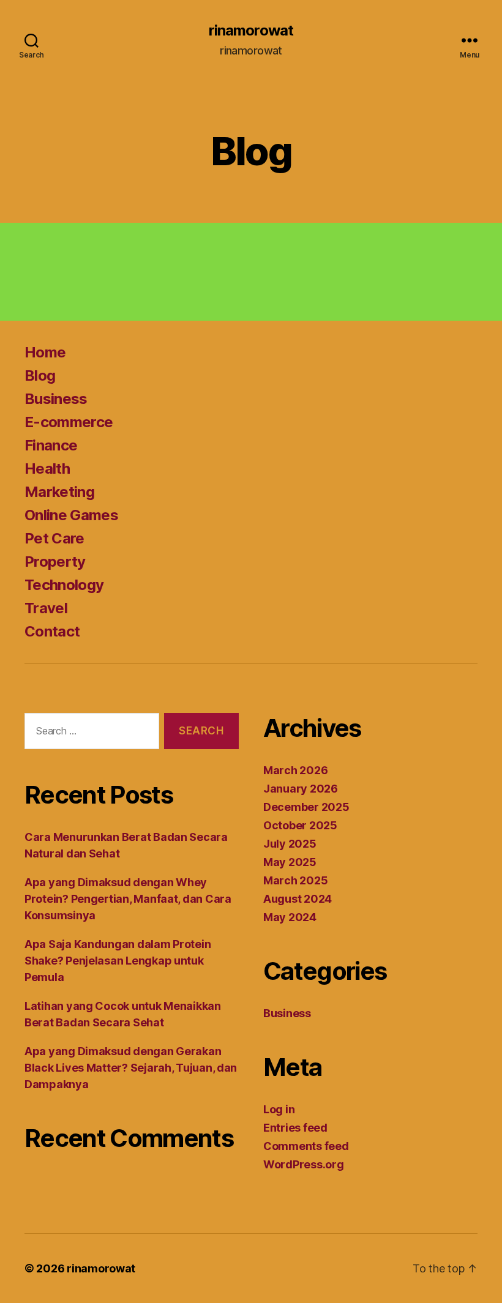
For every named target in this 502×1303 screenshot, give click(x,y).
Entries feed (295, 1127)
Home (45, 352)
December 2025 (306, 807)
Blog (39, 375)
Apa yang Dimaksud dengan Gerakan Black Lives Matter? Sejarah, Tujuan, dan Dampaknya (130, 1068)
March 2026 (295, 770)
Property (55, 561)
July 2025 (290, 843)
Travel (45, 608)
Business (56, 399)
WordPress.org (303, 1164)
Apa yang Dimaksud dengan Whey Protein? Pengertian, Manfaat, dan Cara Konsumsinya (127, 899)
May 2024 (290, 917)
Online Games (71, 515)
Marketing (59, 492)
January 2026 (300, 788)
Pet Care (54, 538)
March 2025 (295, 880)
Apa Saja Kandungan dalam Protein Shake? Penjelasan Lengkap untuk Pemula (117, 961)
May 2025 (290, 862)
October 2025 (300, 825)
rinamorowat (251, 30)
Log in (278, 1109)
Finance (50, 445)
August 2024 (297, 898)
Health (47, 468)
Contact (52, 631)
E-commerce (68, 422)
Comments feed (306, 1146)
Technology (63, 585)
